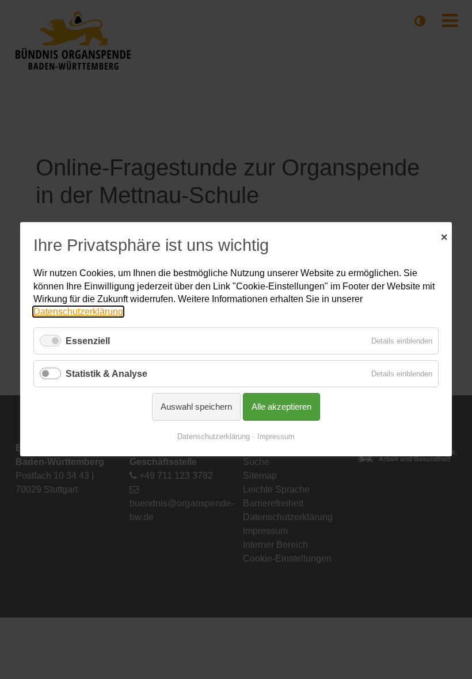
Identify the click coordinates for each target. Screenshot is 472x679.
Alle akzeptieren (281, 407)
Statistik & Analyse (106, 374)
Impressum (276, 437)
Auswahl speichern (196, 407)
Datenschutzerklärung (78, 312)
